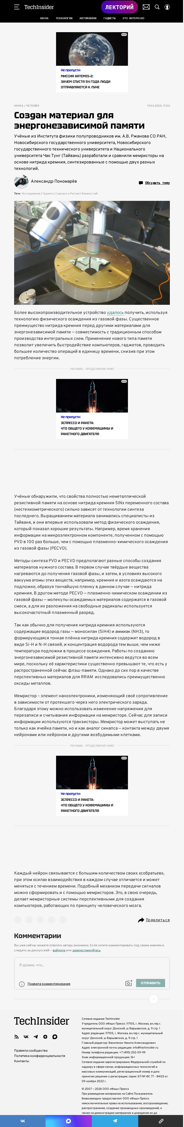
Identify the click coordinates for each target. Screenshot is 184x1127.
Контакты (21, 1061)
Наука (18, 106)
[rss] (16, 1036)
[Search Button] (157, 7)
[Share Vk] (23, 1121)
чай (95, 193)
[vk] (26, 1036)
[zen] (45, 1036)
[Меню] (16, 7)
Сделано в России (67, 193)
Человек (33, 106)
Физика (86, 193)
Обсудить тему (157, 183)
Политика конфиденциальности (39, 1056)
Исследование (31, 193)
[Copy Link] (161, 1121)
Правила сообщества (30, 1051)
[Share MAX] (69, 1121)
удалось (115, 313)
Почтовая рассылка (146, 7)
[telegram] (35, 1036)
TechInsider (39, 7)
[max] (54, 1036)
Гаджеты (48, 193)
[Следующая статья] (92, 999)
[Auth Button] (167, 7)
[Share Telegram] (115, 1121)
